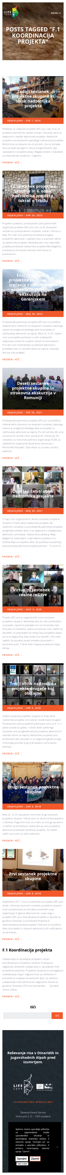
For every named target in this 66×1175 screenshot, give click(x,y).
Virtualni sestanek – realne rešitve (33, 592)
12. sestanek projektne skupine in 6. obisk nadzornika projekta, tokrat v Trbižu (33, 193)
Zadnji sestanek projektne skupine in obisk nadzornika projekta (33, 98)
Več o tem (22, 1164)
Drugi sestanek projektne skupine (33, 789)
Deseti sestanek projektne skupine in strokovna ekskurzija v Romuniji (33, 390)
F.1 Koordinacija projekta (27, 950)
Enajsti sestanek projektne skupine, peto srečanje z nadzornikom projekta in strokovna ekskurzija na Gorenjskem (33, 287)
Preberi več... (12, 162)
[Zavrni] (57, 1147)
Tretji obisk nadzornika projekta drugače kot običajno (33, 688)
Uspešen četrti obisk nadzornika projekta (33, 493)
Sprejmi (21, 1158)
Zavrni (35, 1158)
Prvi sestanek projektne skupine (33, 876)
